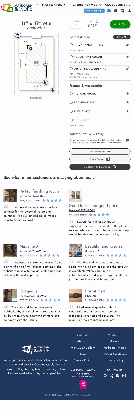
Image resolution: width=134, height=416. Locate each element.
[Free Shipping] (109, 11)
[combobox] (30, 49)
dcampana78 (92, 251)
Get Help (83, 335)
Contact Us (114, 335)
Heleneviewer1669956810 (35, 296)
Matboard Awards (115, 348)
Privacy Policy (115, 360)
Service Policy (83, 360)
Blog (83, 354)
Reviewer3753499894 (33, 251)
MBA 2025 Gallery (83, 348)
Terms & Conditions (115, 354)
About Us (83, 341)
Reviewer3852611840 (32, 196)
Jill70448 (90, 296)
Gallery (114, 341)
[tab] (54, 5)
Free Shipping (93, 10)
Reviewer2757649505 (82, 210)
